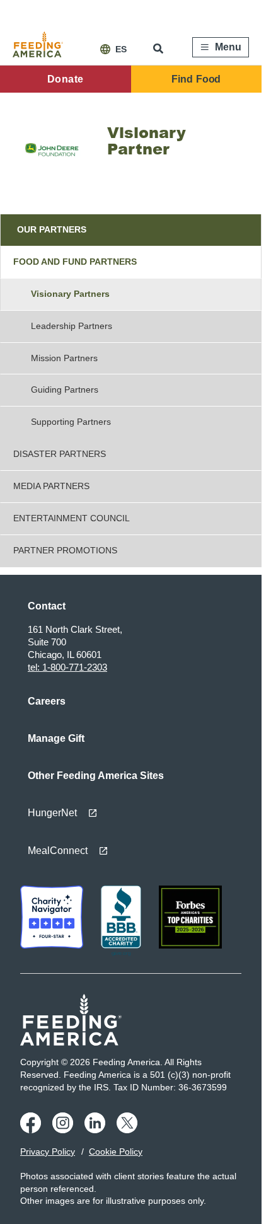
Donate (65, 79)
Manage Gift (56, 738)
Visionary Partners (70, 294)
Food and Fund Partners (75, 262)
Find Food (196, 79)
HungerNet (52, 812)
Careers (47, 701)
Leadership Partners (71, 326)
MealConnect (58, 850)
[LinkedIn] (96, 1130)
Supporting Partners (71, 422)
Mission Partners (64, 358)
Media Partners (51, 486)
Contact (47, 606)
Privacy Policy (47, 1151)
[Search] (159, 48)
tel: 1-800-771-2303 (67, 667)
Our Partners (51, 229)
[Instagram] (64, 1130)
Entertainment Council (71, 518)
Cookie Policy (115, 1151)
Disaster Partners (59, 454)
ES (121, 49)
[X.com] (129, 1130)
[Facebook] (32, 1130)
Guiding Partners (64, 389)
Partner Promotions (65, 550)
